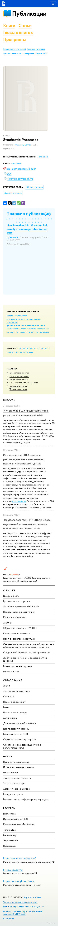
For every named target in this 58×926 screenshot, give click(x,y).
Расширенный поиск (36, 49)
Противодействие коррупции (19, 638)
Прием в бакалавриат (14, 701)
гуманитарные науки (16, 325)
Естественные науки (19, 375)
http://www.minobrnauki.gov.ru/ (19, 858)
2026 (25, 348)
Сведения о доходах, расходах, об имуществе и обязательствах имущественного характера (28, 646)
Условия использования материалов (20, 902)
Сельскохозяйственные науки (24, 382)
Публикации (29, 13)
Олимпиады (9, 696)
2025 (30, 348)
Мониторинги (10, 772)
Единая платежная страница (17, 666)
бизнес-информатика (16, 315)
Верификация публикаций (14, 49)
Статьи (25, 25)
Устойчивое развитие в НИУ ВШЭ (21, 606)
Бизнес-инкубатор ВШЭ (15, 734)
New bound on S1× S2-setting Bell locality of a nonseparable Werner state (27, 229)
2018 (25, 352)
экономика (44, 331)
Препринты (14, 39)
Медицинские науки (19, 379)
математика (43, 328)
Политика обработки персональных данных (23, 906)
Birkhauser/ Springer (23, 145)
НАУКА (7, 756)
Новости (9, 400)
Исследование (19, 501)
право (22, 331)
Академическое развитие (16, 788)
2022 (47, 348)
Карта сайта (8, 918)
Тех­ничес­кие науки (18, 389)
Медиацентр (9, 835)
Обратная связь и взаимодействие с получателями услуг (22, 746)
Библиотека (9, 813)
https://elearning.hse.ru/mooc (18, 881)
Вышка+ (7, 707)
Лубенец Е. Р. (13, 237)
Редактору (51, 923)
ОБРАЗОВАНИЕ (12, 680)
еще (31, 352)
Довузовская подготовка (16, 690)
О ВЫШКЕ (9, 590)
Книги (9, 25)
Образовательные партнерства (19, 739)
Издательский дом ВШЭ (15, 818)
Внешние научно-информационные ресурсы (26, 799)
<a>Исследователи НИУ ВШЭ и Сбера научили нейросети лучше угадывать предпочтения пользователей (27, 524)
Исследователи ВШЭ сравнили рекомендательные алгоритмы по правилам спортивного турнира (23, 459)
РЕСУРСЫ (9, 808)
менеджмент (12, 331)
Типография (9, 829)
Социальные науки (18, 385)
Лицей (6, 685)
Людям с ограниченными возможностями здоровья (25, 659)
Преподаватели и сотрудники (19, 611)
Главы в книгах (18, 32)
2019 (20, 352)
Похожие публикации (28, 213)
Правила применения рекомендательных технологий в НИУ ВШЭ (22, 912)
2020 (14, 352)
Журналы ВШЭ (10, 840)
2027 (20, 348)
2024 (36, 348)
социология (32, 331)
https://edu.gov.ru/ (13, 869)
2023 (41, 348)
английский (16, 163)
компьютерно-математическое (21, 328)
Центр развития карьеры (16, 728)
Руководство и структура (16, 601)
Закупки (7, 622)
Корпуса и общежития (15, 617)
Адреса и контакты (32, 897)
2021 (8, 352)
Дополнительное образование (19, 723)
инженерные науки (36, 325)
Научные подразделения (16, 761)
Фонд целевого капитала (16, 633)
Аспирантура (10, 717)
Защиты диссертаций (14, 783)
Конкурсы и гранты (13, 794)
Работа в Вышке (11, 671)
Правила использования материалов (18, 53)
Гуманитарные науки (19, 372)
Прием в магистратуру (15, 712)
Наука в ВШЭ (41, 53)
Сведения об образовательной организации (26, 652)
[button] (6, 219)
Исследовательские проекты (18, 767)
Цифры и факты (11, 595)
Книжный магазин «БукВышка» (18, 824)
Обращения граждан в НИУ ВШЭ (20, 628)
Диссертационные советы (17, 778)
